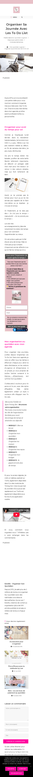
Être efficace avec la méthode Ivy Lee (16, 667)
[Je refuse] (31, 766)
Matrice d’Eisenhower (14, 376)
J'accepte (10, 768)
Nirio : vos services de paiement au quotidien (16, 692)
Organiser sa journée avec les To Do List (16, 48)
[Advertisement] (16, 86)
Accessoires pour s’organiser (16, 643)
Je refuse (22, 768)
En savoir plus (16, 773)
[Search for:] (22, 17)
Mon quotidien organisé (19, 37)
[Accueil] (7, 47)
